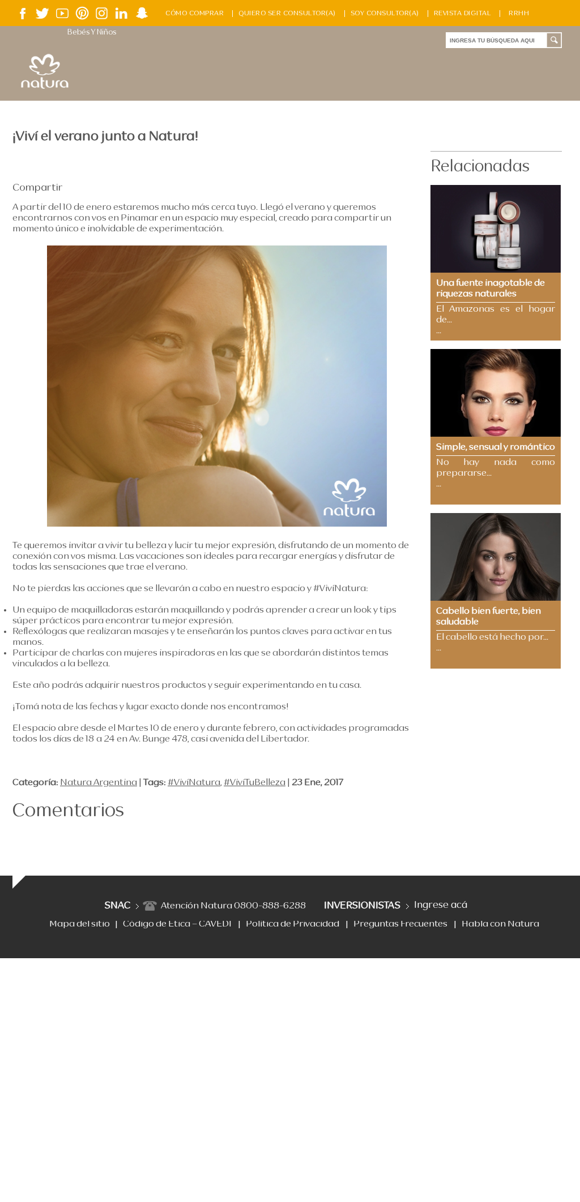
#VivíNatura (194, 782)
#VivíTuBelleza (254, 782)
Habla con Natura (500, 924)
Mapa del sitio (79, 924)
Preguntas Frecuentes (400, 924)
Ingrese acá (440, 905)
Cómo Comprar (194, 13)
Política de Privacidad (292, 924)
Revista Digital (463, 13)
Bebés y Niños (91, 32)
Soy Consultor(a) (385, 13)
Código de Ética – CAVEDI (177, 924)
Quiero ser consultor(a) (287, 13)
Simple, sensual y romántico (495, 447)
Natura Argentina (98, 782)
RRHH (519, 13)
